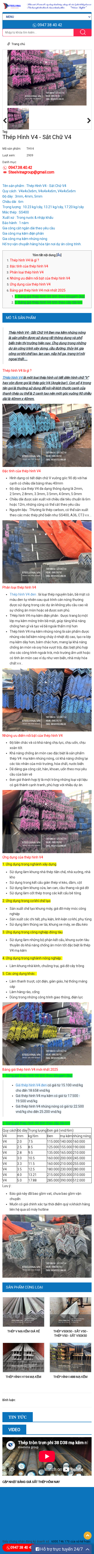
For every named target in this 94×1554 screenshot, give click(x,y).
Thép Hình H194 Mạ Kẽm (23, 1377)
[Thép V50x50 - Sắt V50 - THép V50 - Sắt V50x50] (70, 1313)
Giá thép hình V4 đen (31, 1085)
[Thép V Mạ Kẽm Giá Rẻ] (23, 1313)
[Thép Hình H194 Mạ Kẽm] (23, 1358)
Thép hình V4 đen (23, 594)
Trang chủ (18, 44)
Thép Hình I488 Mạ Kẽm (70, 1377)
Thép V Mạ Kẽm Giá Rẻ (23, 1331)
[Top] (88, 1536)
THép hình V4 (12, 377)
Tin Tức (17, 1417)
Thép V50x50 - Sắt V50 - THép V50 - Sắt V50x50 (71, 1333)
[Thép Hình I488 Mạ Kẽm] (70, 1358)
